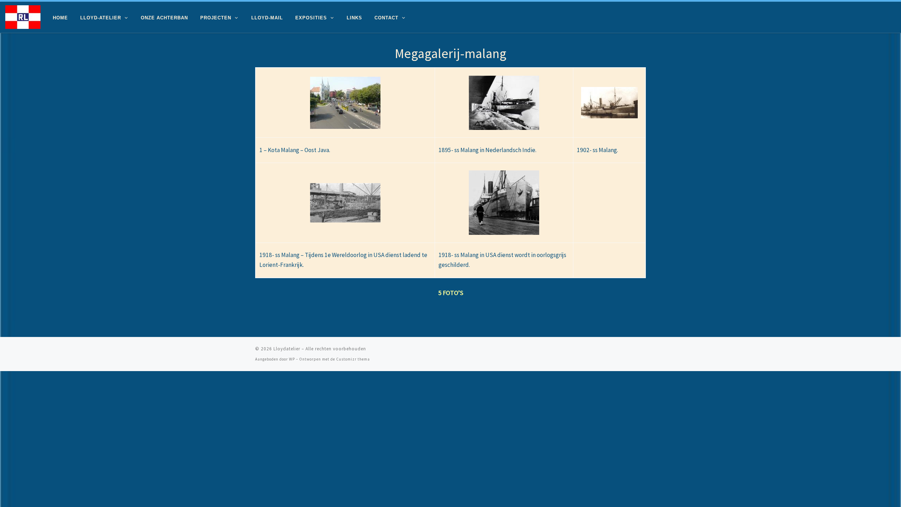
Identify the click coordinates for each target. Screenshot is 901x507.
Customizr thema (353, 359)
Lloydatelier (286, 349)
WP (292, 359)
